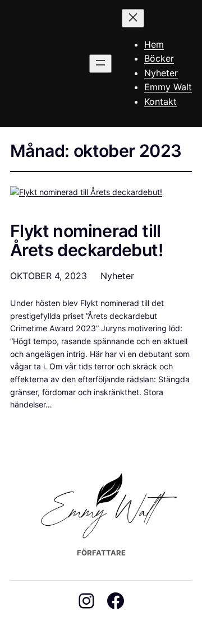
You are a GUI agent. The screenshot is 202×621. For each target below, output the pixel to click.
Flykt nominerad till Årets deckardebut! (86, 241)
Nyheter (117, 275)
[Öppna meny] (100, 63)
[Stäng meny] (133, 18)
